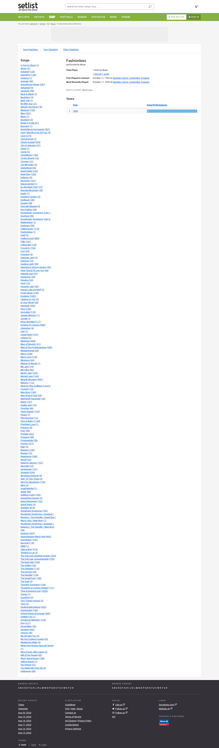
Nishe (23, 402)
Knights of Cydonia (30, 325)
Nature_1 (25, 382)
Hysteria (25, 296)
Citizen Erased (28, 142)
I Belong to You (28, 299)
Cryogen (25, 161)
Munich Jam (27, 376)
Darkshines (26, 168)
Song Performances (157, 105)
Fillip (23, 241)
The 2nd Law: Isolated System (35, 556)
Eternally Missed (29, 206)
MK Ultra (25, 370)
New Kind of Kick (29, 395)
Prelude (24, 434)
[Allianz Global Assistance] (164, 722)
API (113, 716)
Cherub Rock (27, 139)
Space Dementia (29, 501)
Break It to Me (27, 123)
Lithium (24, 337)
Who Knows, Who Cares (32, 652)
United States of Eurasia (32, 613)
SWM (23, 546)
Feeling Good (27, 238)
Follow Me (26, 245)
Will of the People (29, 655)
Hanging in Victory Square (33, 267)
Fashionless (26, 232)
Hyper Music (27, 293)
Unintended (26, 610)
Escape (24, 203)
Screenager (26, 469)
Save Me (25, 466)
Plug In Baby (27, 421)
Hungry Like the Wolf (31, 289)
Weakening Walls (29, 642)
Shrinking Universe (30, 475)
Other (71, 49)
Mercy (24, 354)
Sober (23, 491)
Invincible (25, 312)
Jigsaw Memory (28, 315)
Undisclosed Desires (30, 607)
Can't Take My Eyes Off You (34, 132)
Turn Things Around (30, 600)
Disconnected (27, 184)
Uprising (25, 629)
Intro (23, 309)
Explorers (25, 225)
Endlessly (25, 200)
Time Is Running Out (31, 591)
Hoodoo (25, 280)
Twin (23, 604)
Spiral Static (26, 504)
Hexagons (26, 277)
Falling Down (27, 228)
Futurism (25, 254)
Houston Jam (27, 286)
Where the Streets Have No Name (37, 645)
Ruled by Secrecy (29, 463)
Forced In (25, 248)
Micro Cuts (26, 357)
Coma (23, 152)
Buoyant (25, 126)
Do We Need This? (29, 187)
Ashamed (25, 87)
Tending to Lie (27, 552)
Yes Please (26, 665)
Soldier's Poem (28, 495)
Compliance (26, 155)
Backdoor (25, 97)
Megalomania (27, 350)
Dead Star (25, 174)
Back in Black (27, 94)
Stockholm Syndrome (31, 511)
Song (30, 49)
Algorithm (25, 75)
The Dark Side (27, 562)
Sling (23, 485)
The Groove (26, 572)
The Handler (27, 575)
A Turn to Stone (28, 65)
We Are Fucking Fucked (32, 639)
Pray (23, 430)
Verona (24, 632)
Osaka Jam (26, 405)
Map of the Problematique (33, 347)
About (24, 68)
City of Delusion (28, 145)
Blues (23, 116)
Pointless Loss (28, 424)
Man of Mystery (28, 344)
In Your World (27, 302)
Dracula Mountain (29, 190)
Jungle (24, 318)
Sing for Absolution (30, 482)
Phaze (24, 414)
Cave (23, 135)
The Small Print (28, 578)
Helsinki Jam (27, 273)
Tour (50, 49)
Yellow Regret (27, 661)
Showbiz (25, 472)
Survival (24, 543)
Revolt (24, 459)
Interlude (25, 305)
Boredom (25, 119)
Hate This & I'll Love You (32, 270)
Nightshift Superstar (31, 398)
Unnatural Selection (30, 620)
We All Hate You (28, 636)
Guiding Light (27, 264)
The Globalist (27, 568)
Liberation (26, 328)
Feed (23, 235)
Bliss (23, 113)
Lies (23, 331)
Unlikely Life (26, 616)
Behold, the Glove (29, 107)
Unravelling (26, 626)
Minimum (25, 360)
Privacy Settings (73, 728)
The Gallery (26, 565)
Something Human (30, 498)
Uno (23, 623)
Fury (23, 251)
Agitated (25, 71)
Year (75, 105)
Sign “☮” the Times (30, 479)
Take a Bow (26, 549)
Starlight (25, 507)
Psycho (24, 443)
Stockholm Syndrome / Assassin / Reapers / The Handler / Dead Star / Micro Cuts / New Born (38, 517)
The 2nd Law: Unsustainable (35, 559)
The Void (25, 581)
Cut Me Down (27, 164)
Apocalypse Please (30, 84)
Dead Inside (26, 171)
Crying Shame (27, 158)
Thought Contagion (30, 584)
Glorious (25, 261)
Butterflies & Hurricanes (32, 129)
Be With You (26, 103)
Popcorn (25, 427)
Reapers (25, 450)
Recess (24, 453)
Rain (23, 446)
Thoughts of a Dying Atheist (34, 588)
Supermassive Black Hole (33, 536)
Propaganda (27, 440)
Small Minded (27, 488)
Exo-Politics (26, 209)
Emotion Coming (29, 196)
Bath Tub (25, 100)
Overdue (25, 408)
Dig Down (25, 180)
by (101, 74)
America (25, 78)
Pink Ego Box (27, 418)
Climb (23, 148)
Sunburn (25, 533)
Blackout (25, 110)
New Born (25, 392)
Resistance (26, 456)
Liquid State (26, 334)
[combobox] (109, 6)
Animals (25, 81)
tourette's (25, 597)
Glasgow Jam (27, 257)
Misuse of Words (29, 363)
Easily (23, 193)
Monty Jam (26, 373)
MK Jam (25, 366)
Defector (25, 177)
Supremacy (26, 539)
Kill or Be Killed (28, 321)
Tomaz (24, 594)
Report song (87, 90)
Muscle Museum (29, 379)
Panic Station (27, 411)
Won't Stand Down (30, 658)
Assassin (25, 91)
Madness (25, 341)
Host (23, 283)
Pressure (25, 437)
